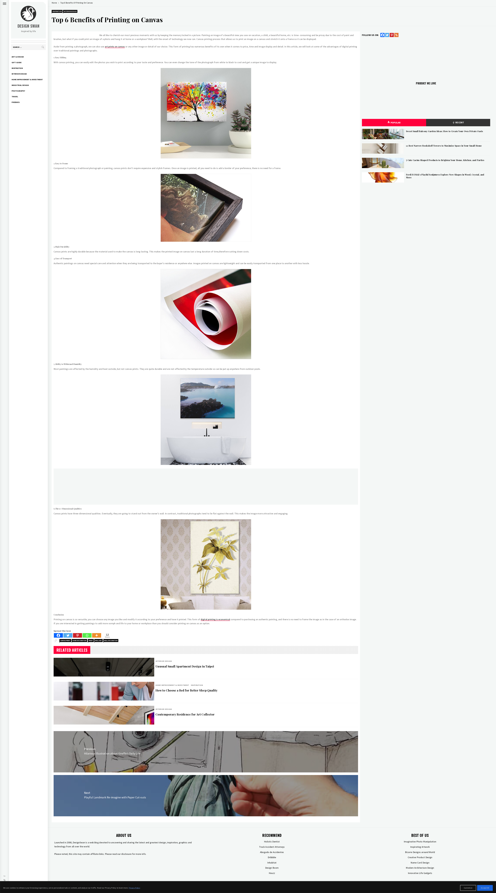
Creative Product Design (420, 857)
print (91, 641)
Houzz (272, 873)
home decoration (79, 641)
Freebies (16, 102)
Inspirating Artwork (420, 846)
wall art (98, 641)
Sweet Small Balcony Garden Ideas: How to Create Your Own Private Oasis (444, 131)
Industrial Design (20, 85)
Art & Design (18, 57)
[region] (248, 887)
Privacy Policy (134, 888)
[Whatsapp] (87, 635)
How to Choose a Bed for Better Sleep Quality (187, 690)
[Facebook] (58, 635)
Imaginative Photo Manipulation (420, 841)
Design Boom (272, 867)
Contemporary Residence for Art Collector (185, 714)
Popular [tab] (396, 122)
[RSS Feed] (396, 35)
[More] (96, 635)
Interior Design (19, 74)
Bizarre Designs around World (420, 852)
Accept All (485, 888)
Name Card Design (420, 862)
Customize (468, 888)
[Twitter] (67, 635)
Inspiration (17, 68)
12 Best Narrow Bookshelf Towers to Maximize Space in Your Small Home (444, 145)
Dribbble (272, 857)
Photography (18, 91)
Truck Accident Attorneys (272, 846)
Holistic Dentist (272, 841)
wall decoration (111, 641)
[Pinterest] (77, 635)
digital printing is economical (215, 619)
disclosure (126, 853)
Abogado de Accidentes (272, 852)
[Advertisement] (131, 487)
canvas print (65, 641)
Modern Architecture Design (420, 867)
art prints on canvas (115, 46)
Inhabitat (271, 862)
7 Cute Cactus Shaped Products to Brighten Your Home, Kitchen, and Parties (445, 160)
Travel (15, 96)
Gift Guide (17, 62)
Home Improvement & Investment (27, 79)
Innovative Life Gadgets (420, 873)
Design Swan (28, 26)
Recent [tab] (459, 122)
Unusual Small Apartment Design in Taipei (185, 666)
